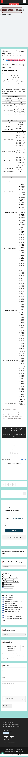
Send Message (7, 706)
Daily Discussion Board (10, 409)
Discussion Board (14, 413)
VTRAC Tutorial (8, 595)
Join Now (9, 537)
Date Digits (7, 413)
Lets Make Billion (19, 55)
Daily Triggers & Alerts (15, 89)
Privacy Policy (8, 739)
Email (4, 677)
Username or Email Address (12, 510)
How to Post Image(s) (16, 91)
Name (4, 671)
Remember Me (10, 526)
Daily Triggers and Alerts (10, 605)
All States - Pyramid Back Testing (13, 601)
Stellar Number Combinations (14, 418)
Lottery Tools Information (11, 578)
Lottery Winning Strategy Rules (12, 609)
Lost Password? (17, 537)
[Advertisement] (14, 32)
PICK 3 (20, 416)
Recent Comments (9, 586)
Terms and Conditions (10, 742)
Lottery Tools (7, 576)
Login (24, 459)
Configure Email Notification (11, 582)
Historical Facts (8, 597)
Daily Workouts (8, 574)
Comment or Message (8, 684)
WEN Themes (19, 751)
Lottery (5, 414)
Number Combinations (12, 416)
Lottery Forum (10, 414)
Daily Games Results (9, 603)
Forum (20, 413)
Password (7, 518)
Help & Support (8, 584)
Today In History (8, 599)
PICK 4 (5, 418)
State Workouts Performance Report (13, 607)
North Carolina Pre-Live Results (12, 616)
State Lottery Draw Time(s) (11, 611)
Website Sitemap (8, 588)
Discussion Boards (9, 580)
